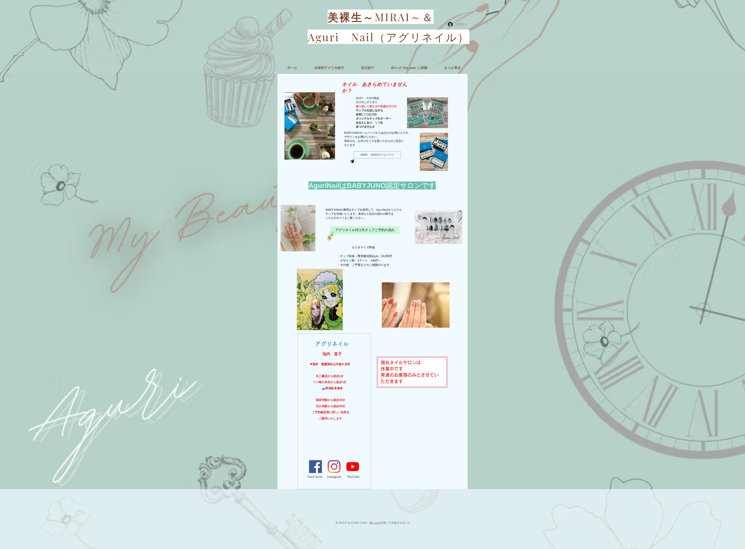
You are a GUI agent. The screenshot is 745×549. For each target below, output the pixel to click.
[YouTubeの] (352, 466)
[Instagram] (334, 466)
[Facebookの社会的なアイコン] (315, 466)
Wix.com (374, 522)
